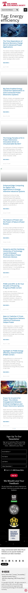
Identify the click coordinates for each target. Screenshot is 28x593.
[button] (25, 10)
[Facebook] (2, 561)
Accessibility (21, 574)
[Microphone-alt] (23, 561)
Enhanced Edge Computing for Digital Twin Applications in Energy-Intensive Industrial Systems (14, 188)
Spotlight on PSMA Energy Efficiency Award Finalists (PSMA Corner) (13, 353)
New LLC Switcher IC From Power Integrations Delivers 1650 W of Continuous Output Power (14, 319)
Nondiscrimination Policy (9, 576)
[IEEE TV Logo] (19, 561)
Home (3, 574)
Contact (15, 574)
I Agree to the (15, 470)
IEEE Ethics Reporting (7, 578)
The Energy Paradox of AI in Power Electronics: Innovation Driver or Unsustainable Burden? (13, 141)
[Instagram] (6, 561)
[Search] (17, 10)
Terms (3, 580)
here (11, 488)
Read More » (6, 62)
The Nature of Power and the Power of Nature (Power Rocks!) (14, 222)
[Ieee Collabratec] (16, 561)
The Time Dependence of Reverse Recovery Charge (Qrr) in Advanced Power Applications (13, 44)
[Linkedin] (9, 561)
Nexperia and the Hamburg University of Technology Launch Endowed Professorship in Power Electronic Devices (13, 253)
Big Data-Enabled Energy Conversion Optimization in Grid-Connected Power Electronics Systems (13, 92)
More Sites (9, 574)
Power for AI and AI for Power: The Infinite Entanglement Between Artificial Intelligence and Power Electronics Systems (13, 402)
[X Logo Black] (12, 561)
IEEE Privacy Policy (18, 470)
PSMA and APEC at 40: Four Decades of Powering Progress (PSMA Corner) (13, 286)
